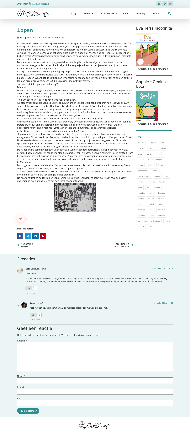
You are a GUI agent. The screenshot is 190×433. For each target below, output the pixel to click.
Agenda (126, 13)
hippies (154, 171)
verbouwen (142, 221)
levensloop (142, 182)
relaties (161, 199)
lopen (140, 187)
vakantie (161, 215)
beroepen (164, 143)
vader (152, 215)
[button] (169, 13)
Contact (154, 13)
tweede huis (162, 210)
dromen (141, 159)
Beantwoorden (30, 293)
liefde (153, 182)
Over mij (140, 13)
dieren (140, 154)
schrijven (162, 204)
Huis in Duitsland (144, 176)
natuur (151, 193)
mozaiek (141, 193)
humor (157, 176)
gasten (140, 165)
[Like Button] (20, 218)
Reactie (22, 341)
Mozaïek (85, 13)
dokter (149, 154)
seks (151, 210)
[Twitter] (164, 3)
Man (148, 187)
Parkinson (162, 193)
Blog (73, 13)
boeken (141, 148)
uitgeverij (141, 215)
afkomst (141, 143)
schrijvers (141, 210)
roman (140, 204)
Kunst (167, 176)
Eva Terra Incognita (155, 159)
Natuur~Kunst (106, 13)
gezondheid (142, 171)
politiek (151, 199)
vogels (167, 221)
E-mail (21, 387)
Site (19, 398)
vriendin (141, 226)
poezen (141, 199)
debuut (163, 148)
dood (158, 154)
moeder (157, 187)
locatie (162, 182)
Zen (150, 226)
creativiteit (152, 148)
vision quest (155, 221)
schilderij (150, 204)
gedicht (150, 165)
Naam (21, 376)
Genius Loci (162, 165)
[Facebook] (158, 3)
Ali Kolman (153, 143)
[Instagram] (170, 3)
